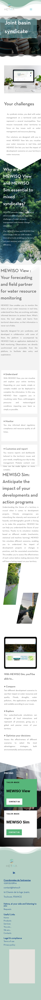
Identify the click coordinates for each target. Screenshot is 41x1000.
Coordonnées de (12, 880)
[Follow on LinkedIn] (14, 872)
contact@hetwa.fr (12, 888)
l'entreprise (25, 880)
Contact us (14, 802)
